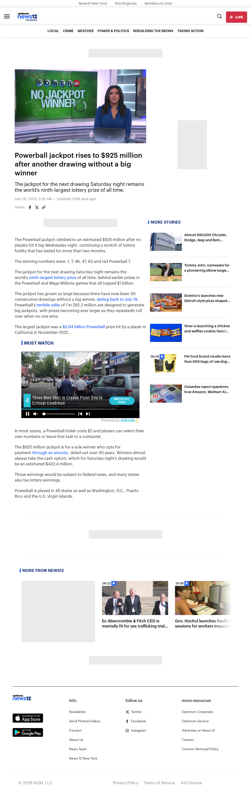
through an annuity (50, 453)
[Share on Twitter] (37, 207)
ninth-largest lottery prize (52, 278)
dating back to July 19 (117, 300)
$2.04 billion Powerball (84, 327)
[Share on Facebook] (30, 207)
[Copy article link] (44, 207)
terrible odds (48, 305)
